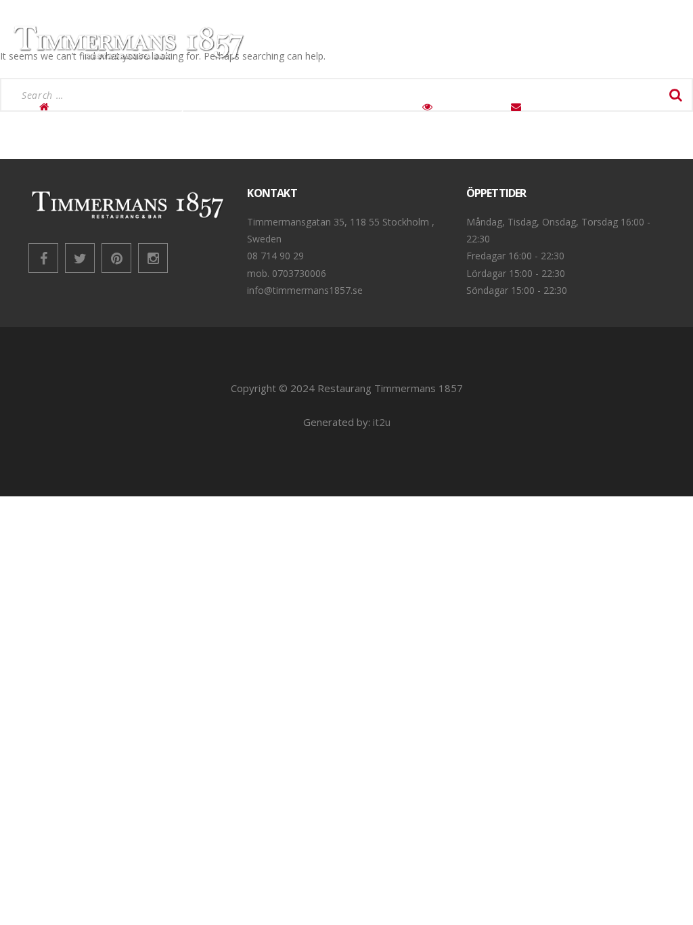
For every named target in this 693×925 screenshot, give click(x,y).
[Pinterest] (116, 258)
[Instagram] (153, 258)
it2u (381, 422)
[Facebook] (43, 258)
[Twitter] (80, 258)
